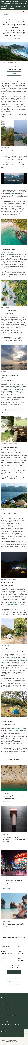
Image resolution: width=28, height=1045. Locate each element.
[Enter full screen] (25, 183)
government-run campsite (10, 325)
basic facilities (14, 193)
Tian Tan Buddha (9, 659)
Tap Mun (5, 520)
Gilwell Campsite (15, 728)
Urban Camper (7, 109)
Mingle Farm (4, 452)
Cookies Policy (8, 1043)
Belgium (6, 1031)
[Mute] (3, 183)
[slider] (1, 181)
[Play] (14, 179)
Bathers (17, 404)
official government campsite (10, 254)
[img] (26, 1)
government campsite (14, 604)
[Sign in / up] (26, 12)
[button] (26, 1038)
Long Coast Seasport (15, 386)
